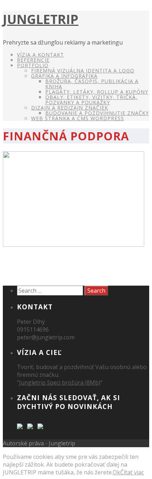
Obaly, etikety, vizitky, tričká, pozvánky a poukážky (91, 100)
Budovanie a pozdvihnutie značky (97, 113)
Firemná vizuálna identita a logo (82, 70)
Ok (116, 472)
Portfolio (32, 65)
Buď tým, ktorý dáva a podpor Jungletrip (59, 267)
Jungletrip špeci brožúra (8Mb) (59, 382)
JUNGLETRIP (40, 19)
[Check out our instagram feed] (41, 427)
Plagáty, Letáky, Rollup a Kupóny (96, 91)
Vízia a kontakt (40, 54)
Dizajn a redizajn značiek (69, 107)
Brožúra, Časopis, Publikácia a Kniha (92, 84)
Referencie (33, 60)
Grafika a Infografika (64, 75)
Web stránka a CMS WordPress (77, 118)
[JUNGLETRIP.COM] (21, 427)
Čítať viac (132, 472)
